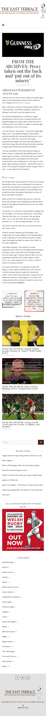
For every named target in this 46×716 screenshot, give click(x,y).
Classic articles (7, 592)
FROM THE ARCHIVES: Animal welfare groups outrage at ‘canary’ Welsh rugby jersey (22, 350)
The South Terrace (9, 656)
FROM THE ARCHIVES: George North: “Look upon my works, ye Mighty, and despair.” (21, 424)
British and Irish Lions (10, 587)
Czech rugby (6, 602)
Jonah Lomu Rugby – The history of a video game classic (22, 485)
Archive (4, 567)
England (5, 612)
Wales (4, 666)
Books (4, 582)
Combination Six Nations (11, 597)
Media (4, 627)
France (4, 617)
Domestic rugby (8, 607)
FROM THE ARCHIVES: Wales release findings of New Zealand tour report (20, 387)
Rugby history (7, 641)
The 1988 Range (8, 651)
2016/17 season (24, 103)
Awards (5, 577)
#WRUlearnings (8, 562)
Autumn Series (7, 572)
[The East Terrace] (23, 10)
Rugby (4, 636)
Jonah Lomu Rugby (9, 622)
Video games (7, 661)
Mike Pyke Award (8, 631)
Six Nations (6, 646)
